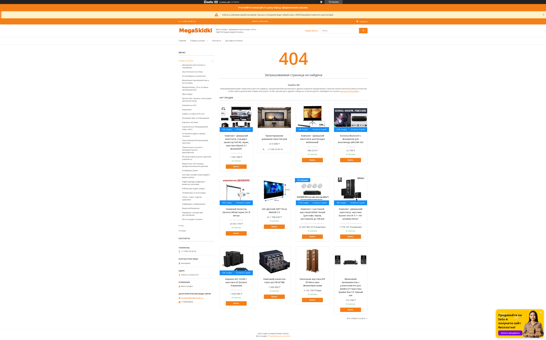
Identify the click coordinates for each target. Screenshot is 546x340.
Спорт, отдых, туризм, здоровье (192, 198)
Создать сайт (224, 2)
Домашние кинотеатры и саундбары (193, 66)
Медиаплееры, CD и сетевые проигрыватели (195, 88)
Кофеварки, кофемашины (193, 204)
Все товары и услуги (356, 318)
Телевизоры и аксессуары (194, 192)
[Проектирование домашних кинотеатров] (274, 117)
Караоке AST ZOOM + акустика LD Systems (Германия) (236, 282)
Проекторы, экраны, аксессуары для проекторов (197, 99)
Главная (182, 40)
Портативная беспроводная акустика (195, 141)
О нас (181, 225)
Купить (236, 167)
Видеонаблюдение (190, 208)
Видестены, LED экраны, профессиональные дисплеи (195, 164)
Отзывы (182, 230)
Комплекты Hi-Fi (189, 105)
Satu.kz (286, 333)
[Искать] (363, 30)
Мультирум (187, 94)
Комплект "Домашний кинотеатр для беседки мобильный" (312, 139)
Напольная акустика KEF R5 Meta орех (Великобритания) (312, 282)
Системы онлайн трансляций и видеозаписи (196, 176)
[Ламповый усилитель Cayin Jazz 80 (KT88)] (274, 261)
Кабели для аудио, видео (193, 188)
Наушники (187, 109)
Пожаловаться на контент (279, 336)
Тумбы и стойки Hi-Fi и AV (193, 113)
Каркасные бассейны (349, 91)
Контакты (216, 40)
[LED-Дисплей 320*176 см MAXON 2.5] (274, 191)
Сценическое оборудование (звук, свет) (195, 128)
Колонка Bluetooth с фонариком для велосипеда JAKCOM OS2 (350, 139)
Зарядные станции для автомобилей (192, 213)
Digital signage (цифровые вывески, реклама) (193, 182)
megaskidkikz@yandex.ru (192, 298)
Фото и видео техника (192, 219)
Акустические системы (192, 71)
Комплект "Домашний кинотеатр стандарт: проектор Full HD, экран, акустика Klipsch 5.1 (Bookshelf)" (236, 142)
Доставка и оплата (234, 40)
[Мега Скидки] (196, 33)
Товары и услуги (197, 40)
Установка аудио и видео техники (193, 134)
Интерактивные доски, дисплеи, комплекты (196, 157)
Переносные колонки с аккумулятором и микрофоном (192, 150)
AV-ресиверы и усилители (193, 76)
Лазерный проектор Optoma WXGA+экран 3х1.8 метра (236, 212)
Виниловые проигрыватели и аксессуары (195, 81)
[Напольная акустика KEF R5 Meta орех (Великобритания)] (312, 261)
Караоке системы (190, 122)
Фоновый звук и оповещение (195, 118)
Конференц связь (190, 170)
